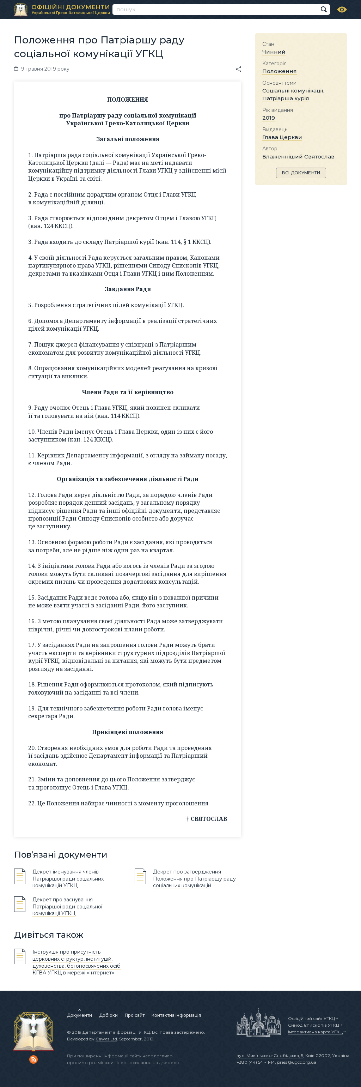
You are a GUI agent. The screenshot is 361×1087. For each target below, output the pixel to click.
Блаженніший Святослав (298, 156)
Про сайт (135, 1015)
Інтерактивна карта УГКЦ (315, 1031)
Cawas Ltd (106, 1038)
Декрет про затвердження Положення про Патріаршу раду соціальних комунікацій (194, 879)
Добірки (108, 1015)
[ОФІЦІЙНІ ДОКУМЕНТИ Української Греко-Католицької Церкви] (21, 10)
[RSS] (33, 1059)
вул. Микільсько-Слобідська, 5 (270, 1055)
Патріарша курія (285, 98)
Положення (279, 71)
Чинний (274, 51)
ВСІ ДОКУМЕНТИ (301, 172)
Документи (79, 1015)
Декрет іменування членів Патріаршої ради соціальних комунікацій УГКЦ (68, 879)
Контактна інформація (176, 1015)
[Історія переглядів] (342, 9)
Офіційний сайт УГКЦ (311, 1018)
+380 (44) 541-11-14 (256, 1062)
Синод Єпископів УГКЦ (313, 1025)
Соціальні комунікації (292, 90)
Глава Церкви (282, 137)
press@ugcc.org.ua (296, 1062)
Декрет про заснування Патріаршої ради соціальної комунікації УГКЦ (67, 906)
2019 (268, 117)
